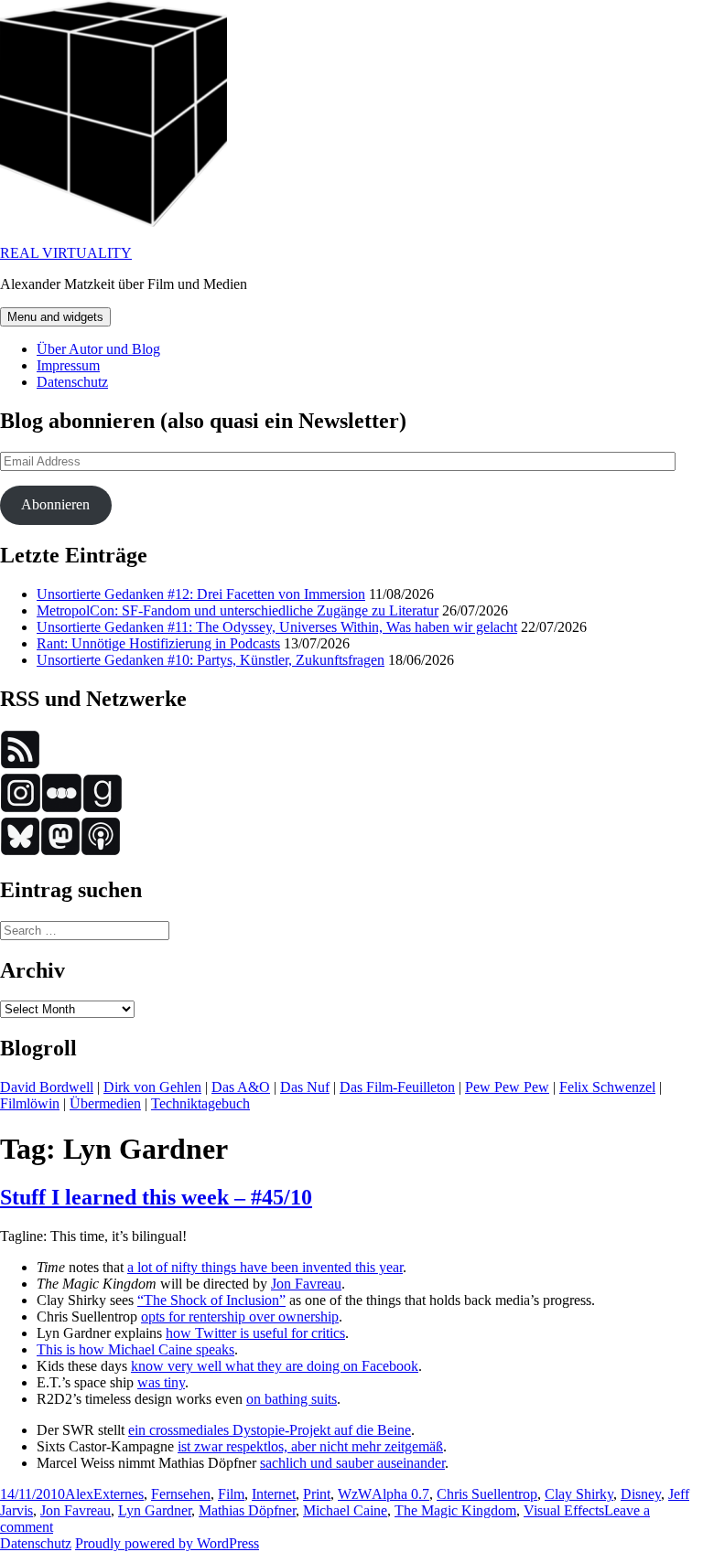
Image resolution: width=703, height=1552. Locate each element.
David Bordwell (46, 1087)
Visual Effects (564, 1510)
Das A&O (240, 1087)
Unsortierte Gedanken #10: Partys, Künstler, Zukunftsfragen (210, 660)
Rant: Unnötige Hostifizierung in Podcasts (158, 643)
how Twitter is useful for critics (255, 1333)
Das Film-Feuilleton (397, 1087)
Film (231, 1494)
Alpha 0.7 (400, 1494)
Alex (79, 1494)
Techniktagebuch (200, 1103)
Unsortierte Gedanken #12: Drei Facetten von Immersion (201, 594)
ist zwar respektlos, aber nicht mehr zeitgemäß (310, 1446)
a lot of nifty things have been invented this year (265, 1267)
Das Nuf (305, 1087)
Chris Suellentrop (487, 1494)
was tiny (161, 1382)
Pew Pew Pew (507, 1087)
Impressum (68, 365)
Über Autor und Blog (98, 349)
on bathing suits (291, 1399)
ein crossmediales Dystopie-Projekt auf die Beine (269, 1430)
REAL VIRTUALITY (66, 253)
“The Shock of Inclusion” (211, 1300)
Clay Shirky (579, 1494)
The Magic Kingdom (455, 1510)
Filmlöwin (29, 1103)
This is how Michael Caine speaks (135, 1349)
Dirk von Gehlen (152, 1087)
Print (316, 1494)
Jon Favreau (306, 1283)
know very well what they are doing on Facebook (274, 1366)
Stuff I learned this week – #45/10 (156, 1197)
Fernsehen (181, 1494)
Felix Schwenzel (607, 1087)
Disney (641, 1494)
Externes (118, 1494)
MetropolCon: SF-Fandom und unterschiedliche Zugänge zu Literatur (237, 610)
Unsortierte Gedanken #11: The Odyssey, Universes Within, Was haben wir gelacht (277, 627)
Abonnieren (55, 504)
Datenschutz (72, 382)
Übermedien (105, 1103)
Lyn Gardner (154, 1510)
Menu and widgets (55, 317)
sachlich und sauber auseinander (352, 1463)
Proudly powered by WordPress (167, 1543)
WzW (355, 1494)
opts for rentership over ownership (240, 1316)
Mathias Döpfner (247, 1510)
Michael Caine (345, 1510)
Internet (274, 1494)
